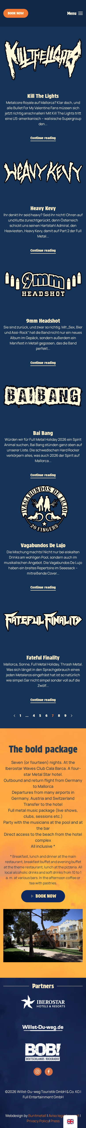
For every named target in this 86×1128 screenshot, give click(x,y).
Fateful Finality (43, 657)
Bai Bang (43, 433)
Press (55, 1120)
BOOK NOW (16, 13)
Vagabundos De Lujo (43, 545)
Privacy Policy (38, 1120)
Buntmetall (37, 1115)
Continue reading (43, 138)
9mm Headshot (43, 321)
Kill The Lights (43, 96)
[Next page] (72, 715)
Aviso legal (57, 1115)
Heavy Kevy (43, 208)
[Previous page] (14, 715)
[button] (75, 13)
